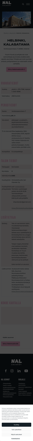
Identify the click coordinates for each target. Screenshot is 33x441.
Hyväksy (16, 425)
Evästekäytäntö (15, 438)
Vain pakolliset (16, 429)
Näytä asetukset (16, 434)
